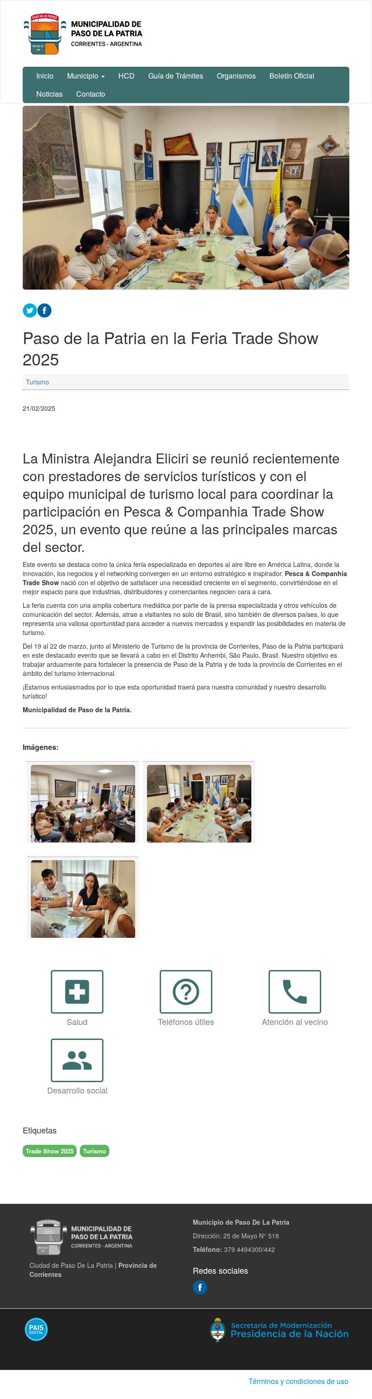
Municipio (83, 75)
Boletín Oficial (291, 75)
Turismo (37, 381)
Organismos (236, 75)
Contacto (90, 94)
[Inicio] (85, 33)
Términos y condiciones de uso (298, 1381)
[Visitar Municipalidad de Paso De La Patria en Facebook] (200, 1286)
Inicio (45, 75)
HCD (126, 75)
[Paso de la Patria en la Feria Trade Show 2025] (83, 802)
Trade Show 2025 (49, 1151)
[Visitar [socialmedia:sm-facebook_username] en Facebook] (44, 309)
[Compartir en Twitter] (30, 309)
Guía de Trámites (175, 75)
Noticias (49, 94)
